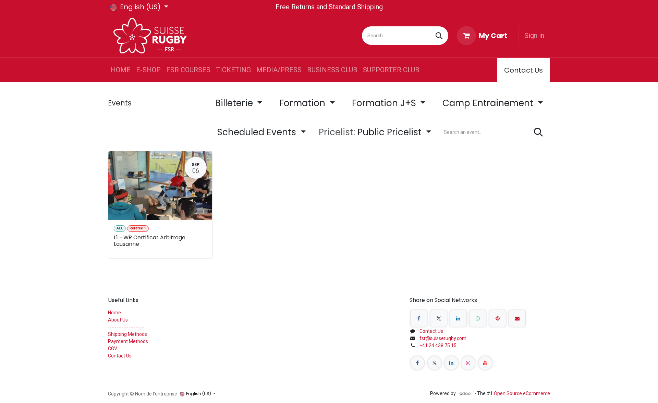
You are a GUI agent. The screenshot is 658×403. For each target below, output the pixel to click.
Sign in (534, 36)
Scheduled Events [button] (257, 132)
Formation (303, 103)
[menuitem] (120, 70)
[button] (375, 132)
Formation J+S (385, 103)
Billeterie (235, 103)
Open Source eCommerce (522, 393)
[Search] (439, 35)
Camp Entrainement (489, 103)
